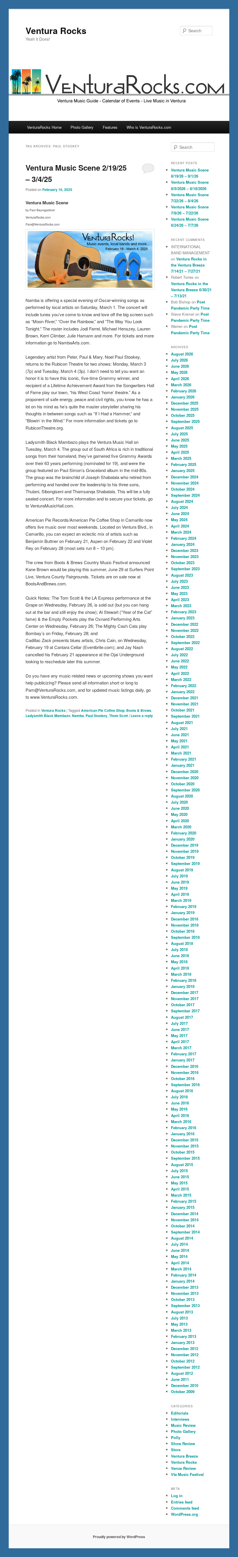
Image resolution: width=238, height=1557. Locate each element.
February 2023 (183, 611)
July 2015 (179, 1170)
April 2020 (180, 820)
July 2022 (179, 654)
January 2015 (182, 1207)
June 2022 (180, 661)
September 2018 (185, 937)
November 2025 (185, 409)
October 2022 (182, 636)
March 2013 (181, 1330)
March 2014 (181, 1269)
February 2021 (183, 759)
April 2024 (180, 526)
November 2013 (185, 1293)
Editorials (179, 1413)
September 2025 (185, 421)
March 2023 (181, 605)
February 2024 (183, 538)
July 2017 (179, 1023)
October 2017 (182, 1004)
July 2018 (179, 949)
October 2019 (182, 857)
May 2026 (179, 372)
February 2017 (183, 1054)
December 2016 (184, 1066)
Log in (177, 1495)
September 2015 (185, 1158)
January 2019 (182, 912)
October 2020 (182, 783)
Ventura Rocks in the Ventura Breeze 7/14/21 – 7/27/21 (189, 265)
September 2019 (185, 863)
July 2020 (179, 802)
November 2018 (185, 925)
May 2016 (179, 1109)
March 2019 (181, 900)
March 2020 (181, 827)
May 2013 (179, 1324)
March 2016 (181, 1121)
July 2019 (179, 876)
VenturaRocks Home (44, 127)
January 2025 (182, 470)
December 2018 (184, 919)
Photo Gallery (82, 127)
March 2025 (181, 458)
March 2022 (181, 679)
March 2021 (181, 753)
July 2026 (179, 360)
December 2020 (184, 771)
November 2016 (185, 1072)
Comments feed (185, 1508)
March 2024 (181, 532)
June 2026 (180, 366)
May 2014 (179, 1256)
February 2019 (183, 906)
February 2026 (183, 391)
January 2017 (182, 1060)
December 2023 (184, 550)
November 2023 (185, 556)
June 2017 (180, 1029)
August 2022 (182, 648)
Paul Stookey (96, 715)
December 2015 (184, 1140)
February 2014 (183, 1275)
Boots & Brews (138, 710)
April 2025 (180, 452)
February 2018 (183, 980)
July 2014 (179, 1244)
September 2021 (185, 716)
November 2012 (185, 1354)
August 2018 (182, 943)
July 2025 (179, 434)
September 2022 (185, 642)
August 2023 (182, 575)
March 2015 (181, 1195)
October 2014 (182, 1226)
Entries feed (181, 1502)
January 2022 (182, 691)
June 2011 (180, 1379)
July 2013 (179, 1318)
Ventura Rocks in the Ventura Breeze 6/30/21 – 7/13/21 (191, 289)
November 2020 (185, 777)
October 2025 (182, 415)
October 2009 (182, 1391)
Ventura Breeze (184, 1456)
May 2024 (179, 519)
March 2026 (181, 384)
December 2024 (184, 477)
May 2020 (179, 814)
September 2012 (185, 1367)
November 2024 (185, 483)
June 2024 (180, 513)
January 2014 (182, 1281)
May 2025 (179, 446)
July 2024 (179, 507)
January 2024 (182, 544)
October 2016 (182, 1078)
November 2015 (185, 1146)
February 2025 (183, 464)
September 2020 (185, 790)
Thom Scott (118, 715)
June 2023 (180, 587)
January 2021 (182, 765)
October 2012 (182, 1361)
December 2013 (184, 1287)
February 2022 (183, 685)
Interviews (180, 1419)
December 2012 (184, 1348)
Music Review (183, 1425)
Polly (175, 1437)
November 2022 (185, 630)
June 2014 (180, 1250)
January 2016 (182, 1133)
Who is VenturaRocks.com (149, 127)
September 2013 (185, 1305)
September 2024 (185, 495)
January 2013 (182, 1342)
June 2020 (180, 808)
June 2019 (180, 882)
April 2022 (180, 673)
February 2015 (183, 1201)
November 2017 (185, 998)
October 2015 (182, 1152)
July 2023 (179, 581)
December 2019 (184, 845)
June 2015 (180, 1176)
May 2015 (179, 1183)
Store (176, 1449)
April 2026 (180, 378)
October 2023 (182, 562)
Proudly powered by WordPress (119, 1536)
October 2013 (182, 1299)
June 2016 (180, 1103)
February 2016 (183, 1127)
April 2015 (180, 1189)
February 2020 (183, 833)
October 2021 (182, 710)
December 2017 (184, 992)
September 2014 (185, 1232)
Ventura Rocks (56, 30)
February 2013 (183, 1336)
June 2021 (180, 734)
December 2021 (184, 697)
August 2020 (182, 796)
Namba (78, 715)
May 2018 (179, 961)
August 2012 (182, 1373)
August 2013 (182, 1312)
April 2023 (180, 599)
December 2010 (184, 1385)
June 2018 (180, 955)
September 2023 (185, 568)
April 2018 (180, 968)
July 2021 (179, 728)
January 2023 (182, 618)
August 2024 (182, 501)
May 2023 (179, 593)
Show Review (183, 1443)
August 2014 (182, 1238)
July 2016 (179, 1097)
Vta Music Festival (187, 1474)
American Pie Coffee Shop (103, 710)
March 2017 (181, 1047)
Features (110, 127)
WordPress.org (184, 1514)
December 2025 (184, 403)
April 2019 (180, 894)
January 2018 (182, 986)
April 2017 (180, 1041)
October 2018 (182, 931)
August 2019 (182, 870)
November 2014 (185, 1219)
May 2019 (179, 888)
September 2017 (185, 1010)
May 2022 (179, 667)
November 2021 (185, 704)
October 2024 (182, 489)
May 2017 (179, 1035)
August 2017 (182, 1017)
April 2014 (180, 1262)
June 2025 (180, 440)
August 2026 (182, 354)
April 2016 (180, 1115)
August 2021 (182, 722)
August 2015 (182, 1164)
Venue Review (183, 1468)
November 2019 (185, 851)
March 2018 (181, 974)
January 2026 (182, 397)
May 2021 (179, 740)
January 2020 (182, 839)
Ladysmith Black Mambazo (48, 715)
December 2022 (184, 624)
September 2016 (185, 1084)
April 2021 (180, 747)
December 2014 (184, 1213)
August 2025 (182, 427)
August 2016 (182, 1090)
